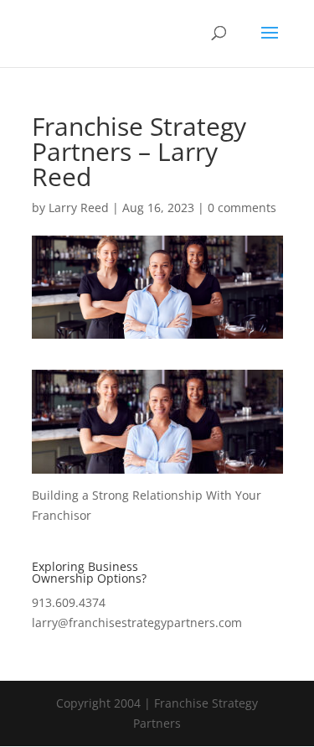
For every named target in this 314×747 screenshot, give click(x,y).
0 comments (242, 207)
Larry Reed (79, 207)
